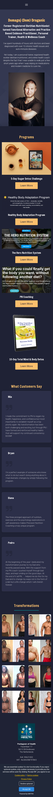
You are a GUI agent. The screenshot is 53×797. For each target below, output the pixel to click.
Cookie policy (20, 775)
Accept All (26, 789)
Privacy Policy (26, 779)
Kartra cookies (32, 775)
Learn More (26, 185)
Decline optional (26, 784)
